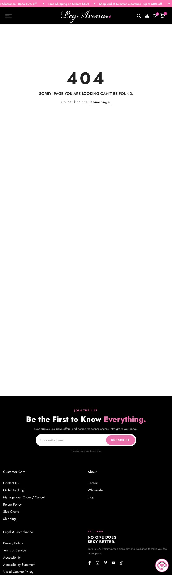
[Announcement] (126, 4)
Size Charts (11, 511)
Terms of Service (14, 550)
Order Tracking (13, 490)
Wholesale (95, 490)
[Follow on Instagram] (97, 562)
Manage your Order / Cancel (24, 497)
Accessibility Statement (19, 564)
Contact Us (10, 483)
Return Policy (12, 504)
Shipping (9, 519)
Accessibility (12, 557)
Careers (93, 483)
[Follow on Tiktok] (121, 562)
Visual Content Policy (18, 572)
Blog (91, 497)
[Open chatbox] (162, 565)
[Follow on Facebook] (89, 562)
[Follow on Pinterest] (105, 562)
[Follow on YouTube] (113, 562)
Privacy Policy (13, 543)
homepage (100, 102)
